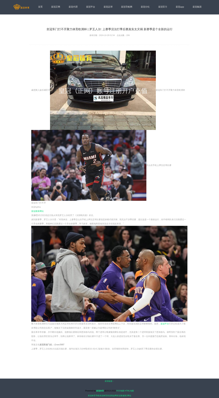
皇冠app (180, 6)
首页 (40, 6)
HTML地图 (129, 391)
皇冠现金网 (112, 395)
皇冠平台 (90, 6)
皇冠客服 (120, 395)
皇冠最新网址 (37, 211)
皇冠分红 (145, 6)
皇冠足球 (108, 6)
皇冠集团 (197, 6)
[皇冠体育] (21, 7)
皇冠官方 (162, 6)
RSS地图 (120, 391)
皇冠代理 (73, 6)
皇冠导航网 (126, 6)
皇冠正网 (55, 6)
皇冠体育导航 (93, 395)
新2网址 (127, 395)
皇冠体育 (103, 395)
